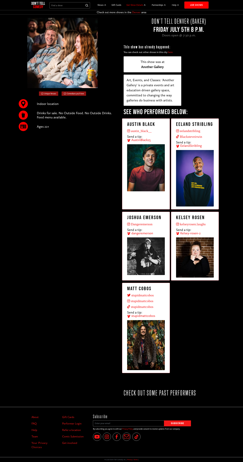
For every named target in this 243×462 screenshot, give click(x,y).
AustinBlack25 (140, 140)
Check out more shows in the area (121, 12)
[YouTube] (97, 437)
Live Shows (196, 5)
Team (35, 436)
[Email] (126, 437)
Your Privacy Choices (40, 445)
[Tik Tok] (136, 437)
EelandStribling (190, 146)
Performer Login (72, 423)
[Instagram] (107, 437)
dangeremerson (141, 233)
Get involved (69, 443)
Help (174, 5)
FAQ (34, 423)
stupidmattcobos (142, 316)
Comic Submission (73, 436)
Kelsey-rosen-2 (190, 233)
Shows (100, 5)
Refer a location (71, 430)
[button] (101, 5)
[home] (38, 5)
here (170, 52)
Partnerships (157, 5)
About (35, 417)
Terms (135, 460)
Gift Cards (116, 5)
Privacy (129, 460)
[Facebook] (117, 437)
